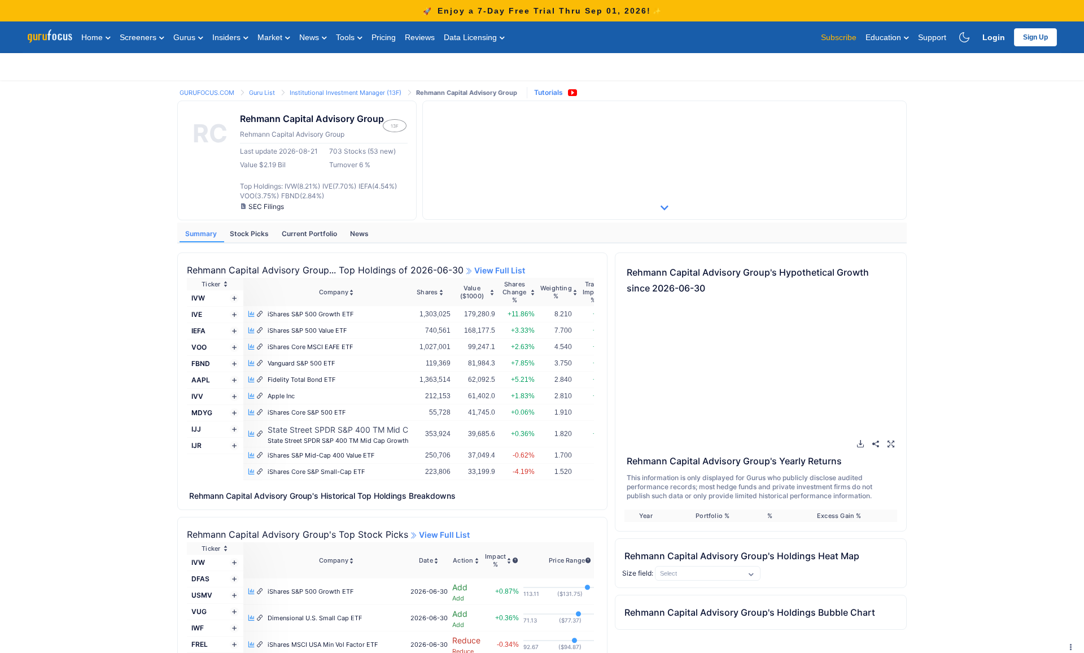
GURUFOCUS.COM (208, 93)
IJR (196, 445)
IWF (197, 628)
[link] (208, 92)
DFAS (200, 578)
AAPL (200, 380)
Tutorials (548, 92)
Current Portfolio (310, 233)
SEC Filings (266, 206)
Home (93, 37)
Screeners (139, 37)
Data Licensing (471, 37)
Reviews (420, 37)
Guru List (263, 93)
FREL (199, 644)
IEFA (198, 331)
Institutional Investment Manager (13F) (346, 93)
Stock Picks (250, 233)
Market (271, 37)
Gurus (185, 37)
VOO (199, 347)
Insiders (227, 37)
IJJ (196, 429)
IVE (196, 314)
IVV (197, 396)
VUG (199, 611)
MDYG (201, 412)
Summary (201, 233)
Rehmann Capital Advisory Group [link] (466, 93)
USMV (201, 595)
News (310, 37)
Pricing (383, 37)
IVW (198, 298)
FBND (200, 363)
